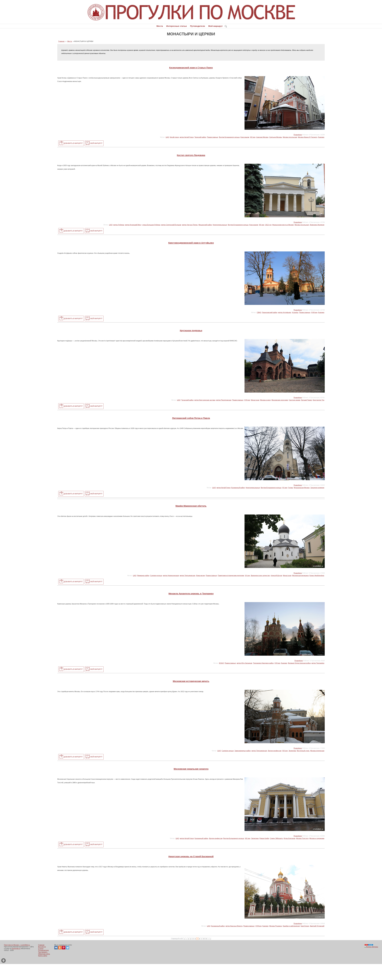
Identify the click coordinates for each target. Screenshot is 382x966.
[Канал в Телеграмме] (67, 947)
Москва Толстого (302, 838)
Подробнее (298, 135)
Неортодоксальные (220, 225)
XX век (284, 488)
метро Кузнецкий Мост (133, 225)
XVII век (247, 400)
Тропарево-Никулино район (263, 663)
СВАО (259, 312)
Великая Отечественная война (299, 663)
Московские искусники (279, 400)
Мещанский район (205, 225)
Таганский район (187, 400)
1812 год (268, 225)
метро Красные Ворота (234, 926)
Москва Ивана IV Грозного (307, 137)
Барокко (321, 137)
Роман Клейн (264, 838)
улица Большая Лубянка (151, 225)
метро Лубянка (118, 225)
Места (159, 26)
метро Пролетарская (223, 400)
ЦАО (167, 137)
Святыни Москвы (275, 137)
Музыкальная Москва (302, 488)
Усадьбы (295, 312)
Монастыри (255, 400)
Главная (41, 945)
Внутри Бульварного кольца (229, 137)
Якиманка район (143, 575)
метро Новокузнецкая (171, 575)
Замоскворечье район (242, 751)
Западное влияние (317, 488)
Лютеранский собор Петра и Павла (191, 418)
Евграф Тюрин (306, 400)
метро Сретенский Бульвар (171, 225)
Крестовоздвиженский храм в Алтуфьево (191, 243)
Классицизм (244, 137)
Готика (290, 488)
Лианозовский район (269, 312)
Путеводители (197, 26)
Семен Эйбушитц (276, 838)
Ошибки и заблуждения (291, 926)
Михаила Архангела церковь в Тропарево (191, 593)
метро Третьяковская (187, 575)
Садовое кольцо (156, 575)
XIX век (252, 137)
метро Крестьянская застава (204, 400)
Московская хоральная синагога (191, 769)
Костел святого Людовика (191, 155)
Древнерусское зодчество (260, 575)
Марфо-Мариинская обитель (191, 506)
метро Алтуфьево (284, 312)
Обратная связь (44, 954)
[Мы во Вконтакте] (56, 947)
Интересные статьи (176, 26)
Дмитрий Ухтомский (317, 926)
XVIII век (314, 312)
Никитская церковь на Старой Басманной (191, 856)
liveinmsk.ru (16, 948)
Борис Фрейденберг (316, 575)
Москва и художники (316, 838)
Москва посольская (290, 137)
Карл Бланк (305, 926)
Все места (42, 947)
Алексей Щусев (276, 575)
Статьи (40, 948)
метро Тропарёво (317, 663)
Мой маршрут (215, 26)
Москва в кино (265, 400)
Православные (212, 137)
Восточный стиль (303, 751)
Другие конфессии (274, 751)
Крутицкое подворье (191, 330)
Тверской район (200, 137)
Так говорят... (43, 952)
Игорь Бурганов (289, 838)
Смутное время (294, 400)
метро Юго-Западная (244, 663)
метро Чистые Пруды (190, 225)
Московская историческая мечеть (191, 681)
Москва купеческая (317, 751)
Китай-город (174, 137)
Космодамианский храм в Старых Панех (191, 67)
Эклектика (292, 751)
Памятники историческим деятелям (231, 575)
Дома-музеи (200, 575)
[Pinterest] (63, 947)
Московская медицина (300, 575)
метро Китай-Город (187, 137)
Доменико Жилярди (317, 225)
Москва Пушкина (275, 926)
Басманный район (238, 488)
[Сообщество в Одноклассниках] (60, 947)
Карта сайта (42, 956)
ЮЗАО (221, 663)
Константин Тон (318, 400)
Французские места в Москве (283, 225)
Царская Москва (262, 137)
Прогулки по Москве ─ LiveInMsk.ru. (17, 945)
